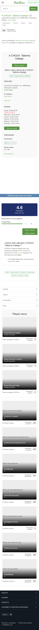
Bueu (4, 25)
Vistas (11, 76)
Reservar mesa (12, 128)
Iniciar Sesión (33, 2)
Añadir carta (7, 100)
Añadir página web (8, 153)
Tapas (30, 23)
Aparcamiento (19, 76)
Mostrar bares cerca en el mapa (20, 195)
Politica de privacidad (25, 623)
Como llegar (12, 20)
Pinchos (15, 23)
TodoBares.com (17, 253)
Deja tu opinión (19, 65)
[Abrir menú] (2, 2)
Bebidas (27, 76)
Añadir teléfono (8, 96)
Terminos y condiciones (9, 623)
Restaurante (6, 23)
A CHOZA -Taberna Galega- (16, 15)
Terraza (23, 23)
